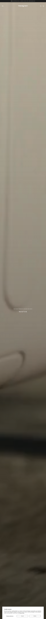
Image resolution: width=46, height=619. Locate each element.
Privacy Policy (21, 613)
